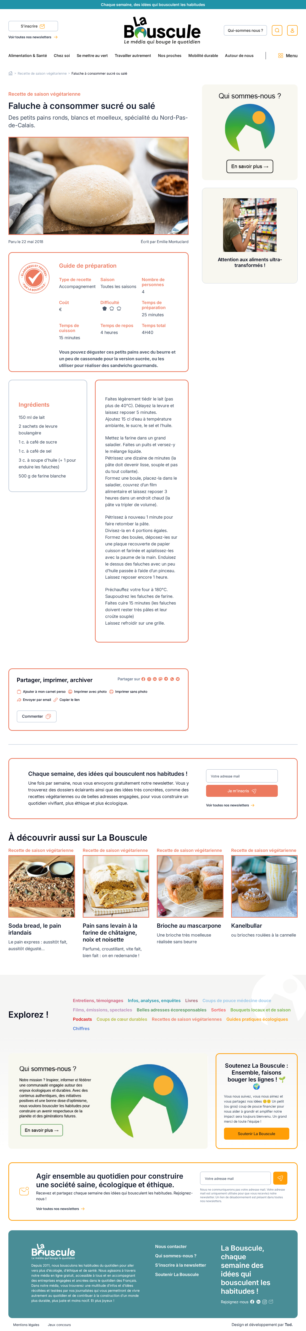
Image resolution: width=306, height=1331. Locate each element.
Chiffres (81, 1028)
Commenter (32, 716)
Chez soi (62, 55)
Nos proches (169, 55)
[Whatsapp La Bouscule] (172, 679)
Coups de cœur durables (122, 1019)
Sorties (218, 1009)
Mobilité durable (203, 55)
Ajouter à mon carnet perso (44, 691)
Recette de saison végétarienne (42, 73)
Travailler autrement (133, 55)
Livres (191, 1000)
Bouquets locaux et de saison (260, 1009)
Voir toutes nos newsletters (30, 37)
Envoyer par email (37, 700)
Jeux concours (59, 1325)
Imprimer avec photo (90, 691)
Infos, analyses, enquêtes (154, 1000)
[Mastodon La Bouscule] (160, 679)
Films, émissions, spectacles (102, 1009)
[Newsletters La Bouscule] (270, 1301)
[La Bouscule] (162, 30)
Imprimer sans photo (131, 691)
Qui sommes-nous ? (176, 1255)
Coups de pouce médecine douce (236, 1000)
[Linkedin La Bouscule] (155, 679)
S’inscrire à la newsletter (180, 1265)
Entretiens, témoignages (98, 1000)
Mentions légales (26, 1325)
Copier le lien (70, 700)
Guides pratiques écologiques (257, 1019)
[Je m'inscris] (280, 1178)
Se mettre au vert (92, 55)
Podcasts (82, 1019)
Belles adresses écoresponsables (172, 1009)
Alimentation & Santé (27, 55)
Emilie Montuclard (173, 241)
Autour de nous (239, 55)
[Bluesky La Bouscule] (177, 679)
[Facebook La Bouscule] (143, 679)
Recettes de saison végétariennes (187, 1019)
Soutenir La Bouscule (256, 1133)
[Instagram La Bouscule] (149, 679)
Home (10, 73)
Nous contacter (171, 1246)
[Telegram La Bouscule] (166, 679)
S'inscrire (29, 26)
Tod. (289, 1324)
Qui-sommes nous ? (245, 30)
